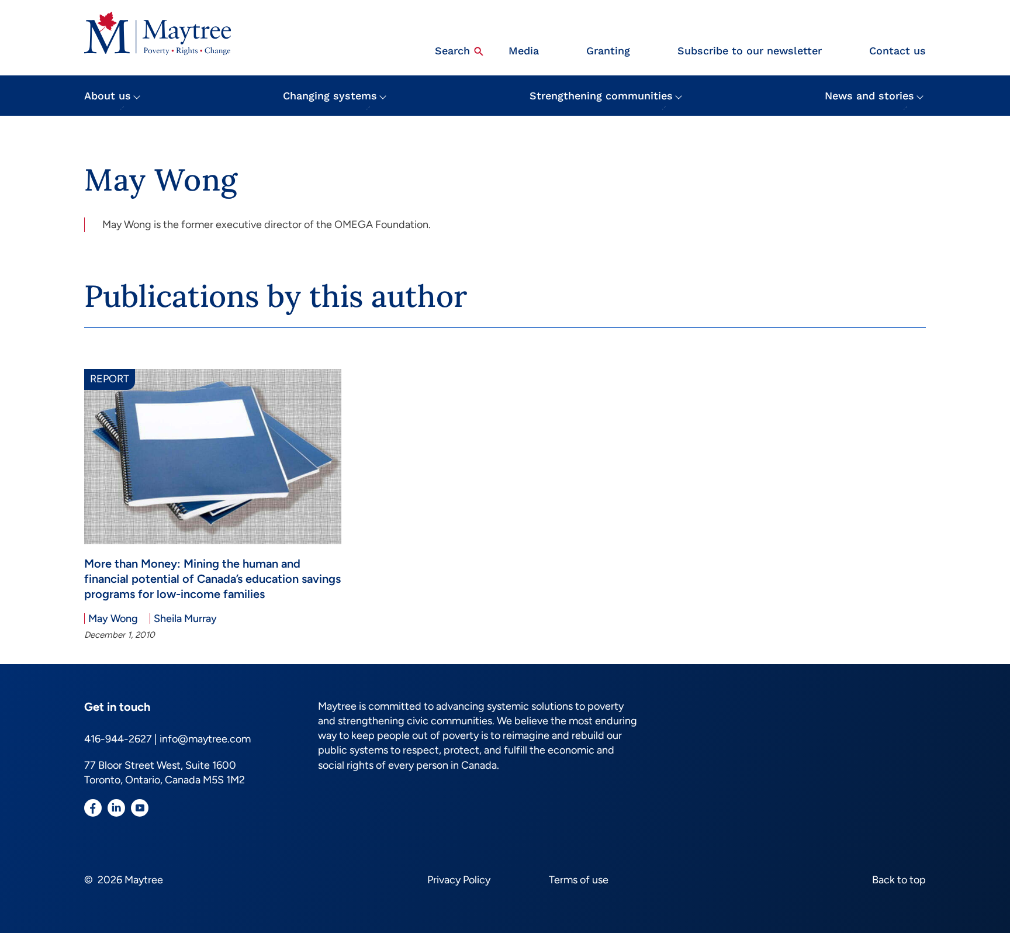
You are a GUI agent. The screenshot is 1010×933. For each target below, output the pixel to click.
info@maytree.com (205, 738)
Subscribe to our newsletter (749, 50)
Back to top (899, 879)
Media (524, 50)
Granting (608, 50)
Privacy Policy (458, 879)
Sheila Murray (185, 618)
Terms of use (578, 879)
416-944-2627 (118, 738)
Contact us (897, 50)
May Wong (113, 618)
